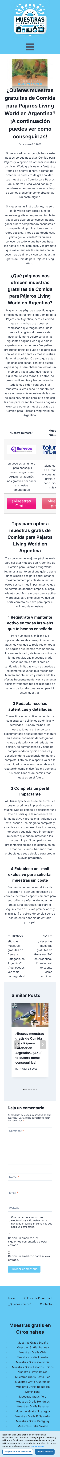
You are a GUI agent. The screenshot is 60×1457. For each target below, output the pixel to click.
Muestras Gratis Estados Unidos (33, 1367)
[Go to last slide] (17, 1044)
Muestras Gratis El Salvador (33, 1416)
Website (14, 1208)
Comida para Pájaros (30, 84)
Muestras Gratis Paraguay (32, 1421)
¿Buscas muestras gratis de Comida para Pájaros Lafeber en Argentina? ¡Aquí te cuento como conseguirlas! (29, 1048)
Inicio (11, 1298)
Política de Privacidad (38, 1298)
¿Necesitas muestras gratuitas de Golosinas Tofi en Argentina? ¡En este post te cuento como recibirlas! (43, 956)
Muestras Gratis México (33, 1426)
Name (14, 1177)
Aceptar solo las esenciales (17, 1451)
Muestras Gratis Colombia (32, 1362)
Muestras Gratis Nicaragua (33, 1411)
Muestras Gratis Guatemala (32, 1381)
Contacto (46, 1304)
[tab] (23, 1089)
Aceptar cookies (45, 1451)
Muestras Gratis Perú (32, 1396)
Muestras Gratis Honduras (33, 1401)
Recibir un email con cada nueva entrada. (29, 1258)
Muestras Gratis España (32, 1342)
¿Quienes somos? (19, 1304)
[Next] (43, 1044)
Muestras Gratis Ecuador (33, 1357)
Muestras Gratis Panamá (33, 1406)
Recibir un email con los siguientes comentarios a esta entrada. (27, 1241)
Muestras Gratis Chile (33, 1352)
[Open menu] (30, 47)
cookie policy (37, 1446)
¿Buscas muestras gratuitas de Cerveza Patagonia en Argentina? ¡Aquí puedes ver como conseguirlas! (16, 956)
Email (13, 1192)
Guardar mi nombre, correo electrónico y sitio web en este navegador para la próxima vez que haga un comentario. (31, 1222)
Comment (16, 1130)
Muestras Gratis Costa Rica (32, 1377)
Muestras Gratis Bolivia (33, 1372)
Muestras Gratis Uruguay (33, 1347)
